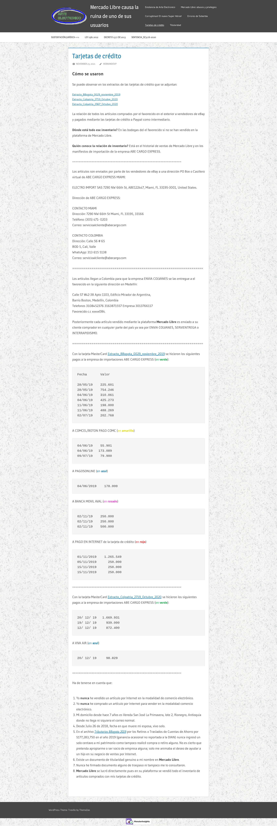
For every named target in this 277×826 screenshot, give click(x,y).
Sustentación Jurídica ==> (65, 37)
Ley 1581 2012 (91, 37)
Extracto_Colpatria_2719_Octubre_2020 (95, 99)
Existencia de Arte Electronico (160, 7)
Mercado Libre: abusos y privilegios (199, 7)
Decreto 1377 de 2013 (115, 37)
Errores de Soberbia (197, 16)
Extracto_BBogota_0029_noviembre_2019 (96, 94)
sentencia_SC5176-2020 (143, 37)
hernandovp (110, 63)
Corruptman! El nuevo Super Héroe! (163, 16)
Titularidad (175, 25)
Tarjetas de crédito (154, 25)
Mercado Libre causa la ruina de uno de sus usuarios (114, 16)
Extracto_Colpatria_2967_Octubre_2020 (95, 104)
